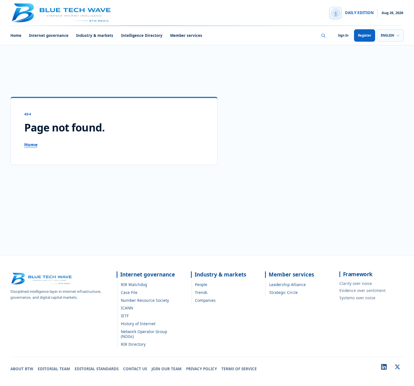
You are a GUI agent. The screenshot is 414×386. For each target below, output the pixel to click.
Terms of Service (239, 368)
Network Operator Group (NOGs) (144, 334)
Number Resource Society (145, 300)
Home (15, 35)
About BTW (21, 368)
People (201, 284)
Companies (205, 300)
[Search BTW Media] (323, 35)
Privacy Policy (201, 368)
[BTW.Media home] (61, 13)
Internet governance (48, 35)
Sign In (343, 35)
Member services (186, 35)
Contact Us (135, 368)
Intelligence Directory (142, 35)
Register (364, 35)
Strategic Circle (283, 292)
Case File (129, 292)
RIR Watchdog (134, 284)
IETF (125, 315)
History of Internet (138, 323)
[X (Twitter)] (397, 367)
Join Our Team (167, 368)
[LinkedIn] (384, 367)
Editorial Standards (97, 368)
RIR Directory (133, 344)
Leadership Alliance (287, 284)
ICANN (127, 307)
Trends (201, 292)
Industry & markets (94, 35)
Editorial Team (54, 368)
